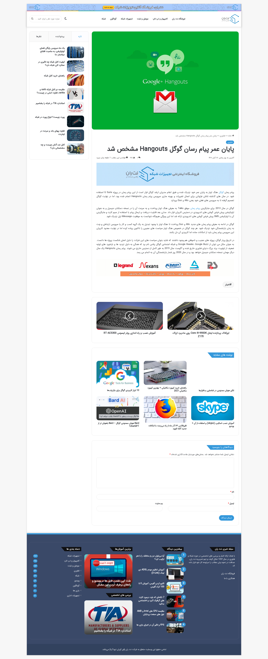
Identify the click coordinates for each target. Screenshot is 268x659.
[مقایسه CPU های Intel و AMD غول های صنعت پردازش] (175, 615)
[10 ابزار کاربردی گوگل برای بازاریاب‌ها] (117, 374)
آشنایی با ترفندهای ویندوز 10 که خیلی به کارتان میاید (108, 583)
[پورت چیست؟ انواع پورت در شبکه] (75, 121)
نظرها (39, 36)
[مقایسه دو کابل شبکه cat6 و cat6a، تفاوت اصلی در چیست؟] (75, 94)
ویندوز (76, 580)
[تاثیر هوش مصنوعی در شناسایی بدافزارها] (212, 374)
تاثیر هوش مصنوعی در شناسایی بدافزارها (216, 390)
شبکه (104, 18)
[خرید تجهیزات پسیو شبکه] (165, 267)
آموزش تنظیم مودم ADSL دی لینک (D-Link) (151, 571)
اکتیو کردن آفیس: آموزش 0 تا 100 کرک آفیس (151, 585)
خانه (230, 135)
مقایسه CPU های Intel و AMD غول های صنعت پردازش (150, 612)
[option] (108, 571)
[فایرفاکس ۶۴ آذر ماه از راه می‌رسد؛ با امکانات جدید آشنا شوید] (165, 409)
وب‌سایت (159, 503)
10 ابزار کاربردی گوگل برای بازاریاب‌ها (123, 390)
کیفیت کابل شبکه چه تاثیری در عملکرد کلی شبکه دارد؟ (51, 63)
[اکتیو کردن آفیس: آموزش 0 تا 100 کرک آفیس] (175, 588)
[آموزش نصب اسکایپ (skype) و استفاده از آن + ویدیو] (212, 408)
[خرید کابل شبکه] (165, 174)
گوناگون (113, 18)
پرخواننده (60, 36)
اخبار (227, 285)
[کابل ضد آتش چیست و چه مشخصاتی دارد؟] (75, 149)
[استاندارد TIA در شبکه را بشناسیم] (75, 107)
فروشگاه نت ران (178, 18)
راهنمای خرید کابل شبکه (54, 75)
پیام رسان (195, 208)
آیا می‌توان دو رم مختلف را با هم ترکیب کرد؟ (150, 557)
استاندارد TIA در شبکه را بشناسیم (50, 103)
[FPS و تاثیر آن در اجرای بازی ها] (175, 628)
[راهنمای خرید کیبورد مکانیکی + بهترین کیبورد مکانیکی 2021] (165, 373)
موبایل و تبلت (142, 18)
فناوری (222, 135)
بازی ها (76, 590)
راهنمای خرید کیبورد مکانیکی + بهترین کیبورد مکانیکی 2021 (167, 389)
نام (232, 491)
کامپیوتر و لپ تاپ (160, 18)
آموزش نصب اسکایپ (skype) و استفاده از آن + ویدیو (213, 424)
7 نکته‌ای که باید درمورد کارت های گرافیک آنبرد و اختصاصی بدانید (151, 600)
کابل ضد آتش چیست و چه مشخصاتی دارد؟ (53, 146)
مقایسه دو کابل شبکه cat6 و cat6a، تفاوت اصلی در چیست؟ (51, 91)
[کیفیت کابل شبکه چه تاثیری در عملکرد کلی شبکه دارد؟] (75, 66)
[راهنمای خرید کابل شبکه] (75, 80)
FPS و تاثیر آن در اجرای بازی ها (150, 625)
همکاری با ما (229, 578)
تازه (80, 36)
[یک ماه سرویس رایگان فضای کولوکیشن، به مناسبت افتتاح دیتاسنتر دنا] (75, 52)
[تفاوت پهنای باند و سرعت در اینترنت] (75, 135)
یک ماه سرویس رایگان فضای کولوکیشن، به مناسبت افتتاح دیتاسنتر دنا (52, 51)
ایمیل (231, 503)
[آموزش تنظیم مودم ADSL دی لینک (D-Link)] (175, 574)
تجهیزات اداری (73, 595)
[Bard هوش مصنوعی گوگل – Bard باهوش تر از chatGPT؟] (117, 408)
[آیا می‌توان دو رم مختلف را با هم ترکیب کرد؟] (175, 560)
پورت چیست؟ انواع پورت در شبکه (50, 117)
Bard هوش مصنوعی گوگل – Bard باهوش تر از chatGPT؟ (118, 424)
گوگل (221, 192)
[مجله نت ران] (230, 19)
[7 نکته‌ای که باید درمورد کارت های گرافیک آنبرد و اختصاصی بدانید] (175, 601)
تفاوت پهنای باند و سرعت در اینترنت (52, 132)
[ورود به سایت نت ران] (134, 7)
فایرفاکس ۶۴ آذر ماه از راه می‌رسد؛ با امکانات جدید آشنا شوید (167, 427)
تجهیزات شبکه (127, 18)
